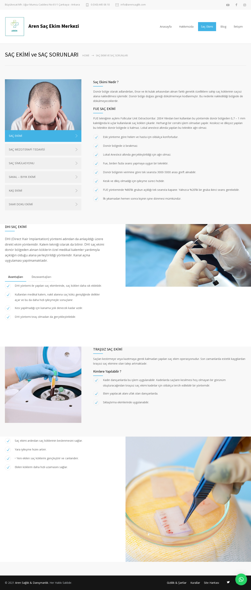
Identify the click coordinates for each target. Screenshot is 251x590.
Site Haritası (211, 583)
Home (85, 55)
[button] (241, 579)
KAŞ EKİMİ (15, 190)
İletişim (238, 26)
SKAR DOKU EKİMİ (21, 204)
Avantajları (15, 277)
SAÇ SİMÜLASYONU (21, 163)
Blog (223, 26)
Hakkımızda (186, 26)
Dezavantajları (41, 277)
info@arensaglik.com (133, 4)
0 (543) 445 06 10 (100, 4)
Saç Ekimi (207, 26)
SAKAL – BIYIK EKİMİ (22, 177)
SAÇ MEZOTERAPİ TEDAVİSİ (27, 149)
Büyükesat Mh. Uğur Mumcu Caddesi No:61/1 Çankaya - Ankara (42, 4)
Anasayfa (166, 26)
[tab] (15, 277)
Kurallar (195, 583)
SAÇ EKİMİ (15, 136)
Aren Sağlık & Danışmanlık (31, 583)
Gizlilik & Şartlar (176, 583)
